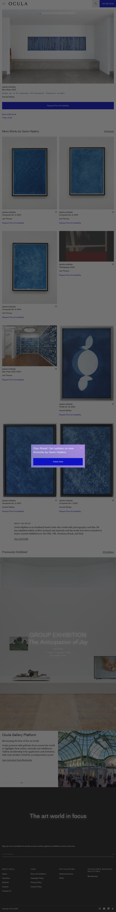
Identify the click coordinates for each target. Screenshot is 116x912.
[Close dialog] (81, 448)
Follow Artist (58, 462)
